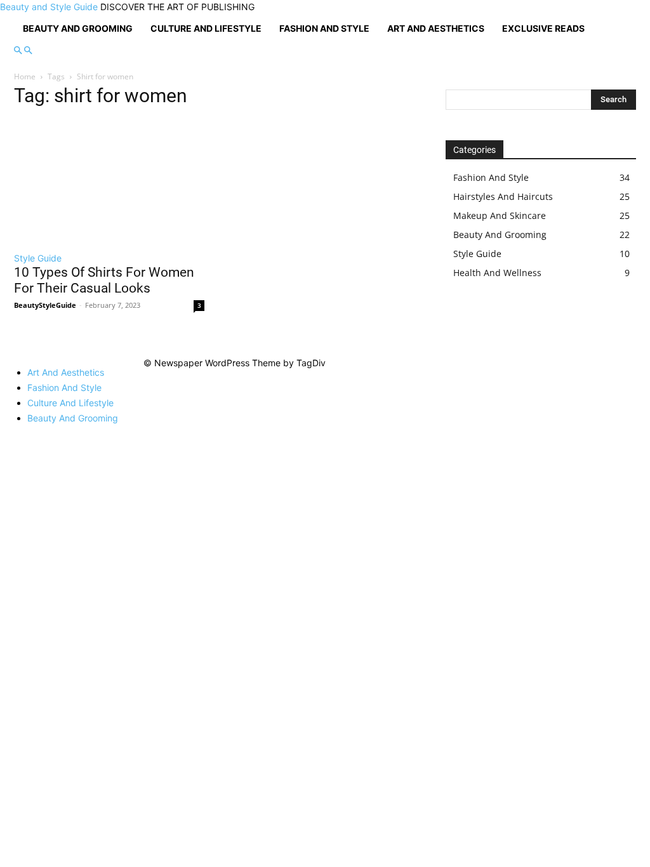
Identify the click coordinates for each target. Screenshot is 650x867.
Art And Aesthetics (435, 28)
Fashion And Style (324, 28)
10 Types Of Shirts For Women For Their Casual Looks (104, 280)
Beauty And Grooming (78, 28)
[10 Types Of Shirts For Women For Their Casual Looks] (109, 181)
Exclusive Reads (543, 28)
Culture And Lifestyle (206, 28)
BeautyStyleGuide (45, 305)
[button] (18, 50)
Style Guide (38, 258)
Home (25, 76)
